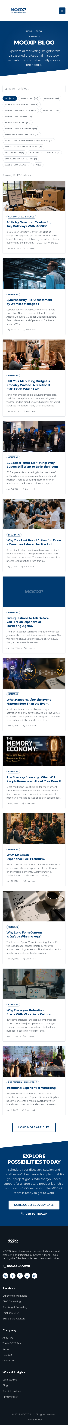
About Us (8, 1337)
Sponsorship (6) (14, 152)
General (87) (51, 98)
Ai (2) (38, 165)
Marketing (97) (29, 98)
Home (29, 31)
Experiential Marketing (15, 1295)
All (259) (10, 98)
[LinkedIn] (5, 1276)
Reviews (7, 1354)
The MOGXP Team (13, 1343)
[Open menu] (62, 10)
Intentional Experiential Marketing (31, 1088)
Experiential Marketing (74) (21, 104)
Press (6, 1349)
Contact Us (9, 1360)
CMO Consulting (12, 1301)
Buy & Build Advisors (14, 1318)
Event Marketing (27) (17, 122)
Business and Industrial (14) (22, 134)
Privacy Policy (10, 1396)
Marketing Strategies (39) (21, 110)
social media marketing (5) (21, 159)
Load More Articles (33, 1127)
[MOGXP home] (18, 11)
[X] (34, 1276)
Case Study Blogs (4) (17, 165)
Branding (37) (51, 110)
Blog (5, 1385)
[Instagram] (20, 1276)
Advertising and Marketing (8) (23, 146)
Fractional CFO (11, 1313)
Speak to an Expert (13, 1391)
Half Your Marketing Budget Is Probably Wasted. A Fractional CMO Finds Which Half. (28, 385)
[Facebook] (12, 1276)
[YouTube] (27, 1276)
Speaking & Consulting (15, 1307)
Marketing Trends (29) (18, 116)
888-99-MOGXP (36, 1213)
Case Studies (10, 1379)
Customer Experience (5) (45, 152)
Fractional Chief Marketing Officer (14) (29, 140)
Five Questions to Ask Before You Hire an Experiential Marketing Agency (27, 622)
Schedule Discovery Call (34, 1204)
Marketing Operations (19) (21, 128)
